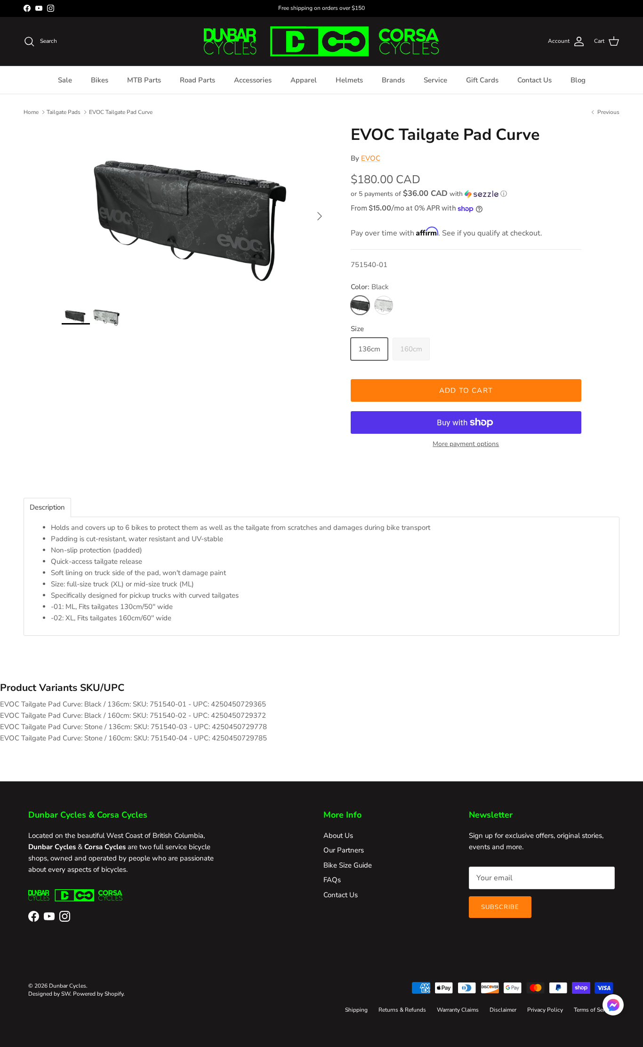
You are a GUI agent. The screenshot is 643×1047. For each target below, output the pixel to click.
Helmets (349, 80)
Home (31, 111)
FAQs (332, 880)
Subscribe (500, 907)
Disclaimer (503, 1010)
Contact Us (534, 80)
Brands (393, 80)
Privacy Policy (545, 1010)
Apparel (303, 80)
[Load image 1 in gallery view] (196, 211)
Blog (578, 80)
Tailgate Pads (63, 111)
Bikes (99, 80)
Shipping (356, 1010)
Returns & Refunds (402, 1010)
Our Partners (343, 850)
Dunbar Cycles (67, 986)
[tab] (47, 507)
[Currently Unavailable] (383, 305)
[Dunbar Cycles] (321, 41)
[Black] (360, 305)
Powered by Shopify (98, 994)
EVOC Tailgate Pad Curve (121, 111)
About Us (338, 835)
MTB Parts (144, 80)
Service (435, 80)
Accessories (253, 80)
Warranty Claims (458, 1010)
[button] (429, 193)
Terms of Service (594, 1010)
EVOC (370, 158)
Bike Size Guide (347, 865)
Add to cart (466, 390)
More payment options (466, 444)
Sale (65, 80)
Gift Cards (482, 80)
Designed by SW (49, 994)
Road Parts (197, 80)
